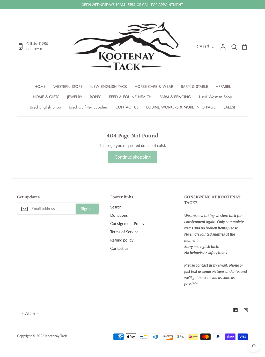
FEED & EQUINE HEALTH (130, 97)
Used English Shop (45, 107)
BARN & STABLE (194, 86)
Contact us (119, 248)
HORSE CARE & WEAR (154, 86)
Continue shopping (133, 157)
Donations (119, 215)
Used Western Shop (215, 97)
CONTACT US (126, 107)
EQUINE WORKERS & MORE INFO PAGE (181, 107)
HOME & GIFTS (46, 97)
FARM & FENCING (175, 97)
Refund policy (122, 240)
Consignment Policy (127, 223)
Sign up (87, 208)
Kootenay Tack (56, 336)
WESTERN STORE (68, 86)
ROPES (95, 97)
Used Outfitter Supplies (88, 107)
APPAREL (223, 86)
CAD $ (203, 46)
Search (115, 207)
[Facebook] (235, 310)
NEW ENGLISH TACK (108, 86)
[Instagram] (246, 310)
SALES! (229, 107)
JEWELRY (74, 97)
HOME (40, 86)
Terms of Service (124, 231)
